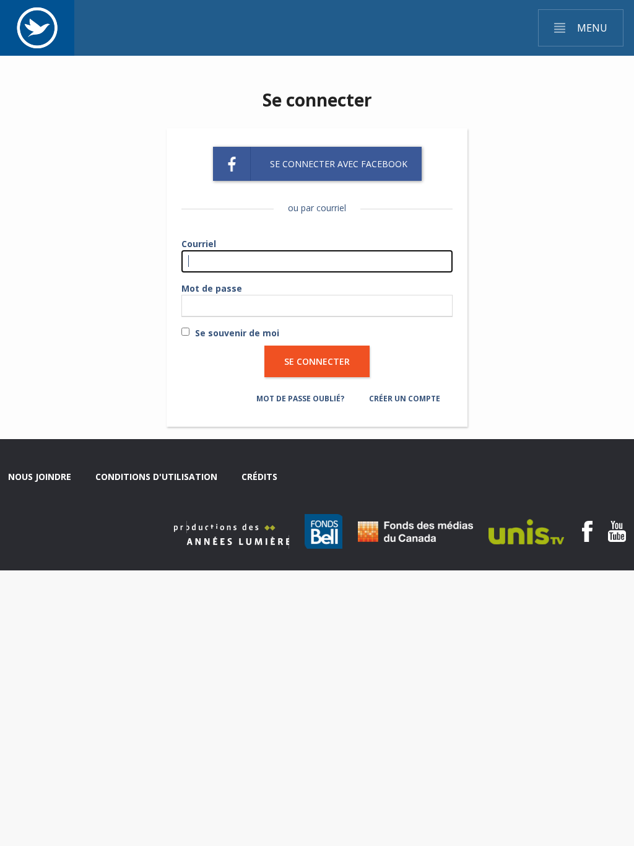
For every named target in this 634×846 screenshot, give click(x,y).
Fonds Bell (323, 531)
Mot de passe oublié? (300, 398)
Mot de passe (211, 288)
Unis (526, 531)
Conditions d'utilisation (156, 476)
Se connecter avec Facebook (338, 164)
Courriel (198, 244)
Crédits (259, 476)
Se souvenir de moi (237, 333)
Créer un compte (404, 398)
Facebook (587, 531)
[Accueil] (37, 28)
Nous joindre (39, 476)
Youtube (617, 531)
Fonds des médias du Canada (415, 531)
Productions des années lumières (231, 535)
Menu (592, 28)
